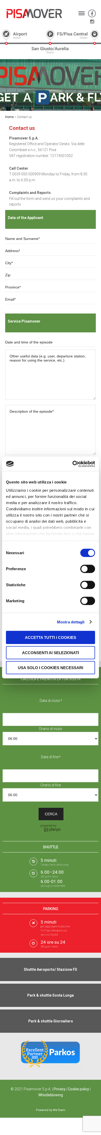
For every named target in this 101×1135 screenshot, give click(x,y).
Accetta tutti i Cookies (50, 637)
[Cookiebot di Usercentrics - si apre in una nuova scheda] (72, 463)
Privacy (60, 1089)
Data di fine (50, 757)
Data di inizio (51, 701)
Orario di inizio (50, 729)
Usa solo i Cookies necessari (50, 668)
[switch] (87, 569)
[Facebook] (92, 14)
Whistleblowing (50, 1095)
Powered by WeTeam (50, 1110)
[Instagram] (92, 21)
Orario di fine (50, 785)
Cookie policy (78, 1089)
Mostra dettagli (71, 622)
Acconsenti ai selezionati (50, 652)
